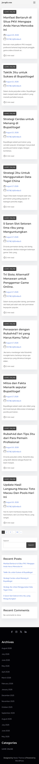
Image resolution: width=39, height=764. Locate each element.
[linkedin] (26, 632)
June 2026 (6, 660)
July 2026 (5, 654)
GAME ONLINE (9, 12)
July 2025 (5, 725)
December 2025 (8, 695)
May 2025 (5, 737)
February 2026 (7, 684)
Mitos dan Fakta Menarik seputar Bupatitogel (14, 387)
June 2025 (6, 731)
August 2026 (7, 648)
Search (6, 541)
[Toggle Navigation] (34, 2)
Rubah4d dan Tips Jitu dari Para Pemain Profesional (19, 438)
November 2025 (8, 701)
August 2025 (7, 719)
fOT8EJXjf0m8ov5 (14, 39)
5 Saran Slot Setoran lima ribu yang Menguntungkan (17, 227)
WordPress (19, 761)
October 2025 (7, 707)
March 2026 (6, 678)
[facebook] (12, 632)
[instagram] (16, 632)
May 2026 (5, 666)
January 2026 (7, 690)
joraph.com (7, 2)
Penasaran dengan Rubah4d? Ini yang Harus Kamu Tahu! (16, 333)
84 (17, 532)
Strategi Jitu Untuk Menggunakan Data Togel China (17, 177)
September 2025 (8, 713)
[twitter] (21, 632)
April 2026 (6, 672)
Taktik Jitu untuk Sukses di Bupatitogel (18, 572)
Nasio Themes (19, 758)
